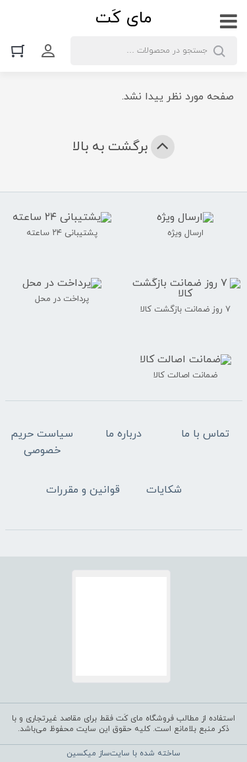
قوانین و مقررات (83, 490)
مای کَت (123, 18)
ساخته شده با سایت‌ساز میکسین (123, 753)
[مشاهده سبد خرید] (21, 50)
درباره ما (123, 434)
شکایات (164, 490)
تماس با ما (205, 434)
